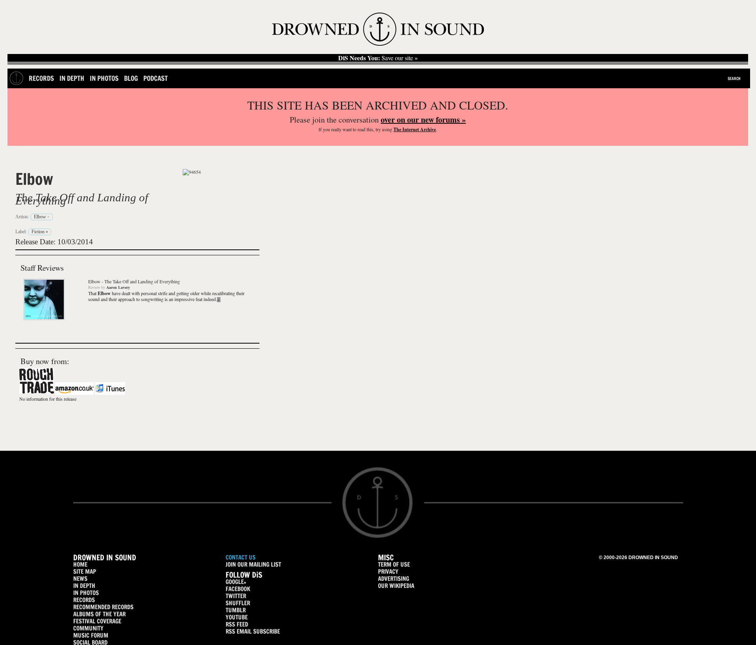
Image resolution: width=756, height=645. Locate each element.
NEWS (80, 578)
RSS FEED (237, 624)
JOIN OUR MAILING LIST (253, 564)
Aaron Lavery (118, 287)
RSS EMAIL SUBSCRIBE (253, 631)
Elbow (34, 179)
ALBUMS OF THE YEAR (99, 614)
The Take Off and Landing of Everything (81, 199)
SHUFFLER (238, 603)
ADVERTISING (393, 578)
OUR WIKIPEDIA (396, 586)
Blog (131, 78)
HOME (80, 564)
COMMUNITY (88, 628)
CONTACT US (241, 557)
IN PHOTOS (86, 593)
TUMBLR (236, 610)
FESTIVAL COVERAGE (97, 621)
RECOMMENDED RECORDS (103, 607)
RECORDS (84, 600)
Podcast (155, 78)
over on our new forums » (423, 119)
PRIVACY (388, 571)
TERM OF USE (394, 564)
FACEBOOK (238, 589)
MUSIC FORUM (90, 635)
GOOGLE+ (236, 582)
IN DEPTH (84, 586)
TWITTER (236, 596)
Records (41, 78)
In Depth (71, 78)
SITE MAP (84, 571)
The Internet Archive (414, 129)
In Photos (104, 78)
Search (734, 78)
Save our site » (378, 58)
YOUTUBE (237, 617)
